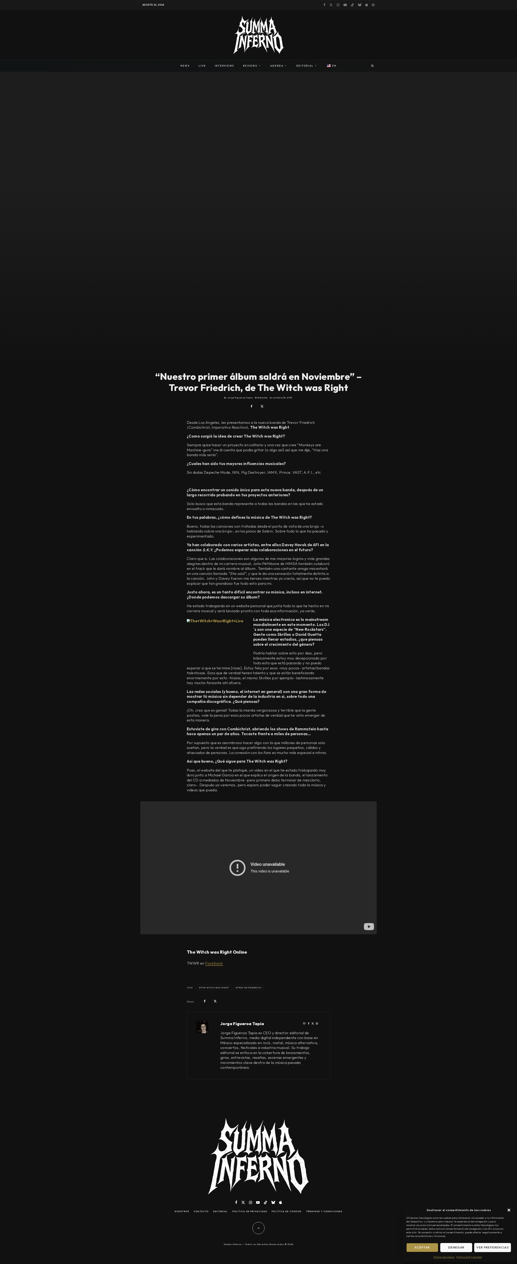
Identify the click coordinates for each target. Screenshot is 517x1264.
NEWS (185, 65)
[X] (331, 4)
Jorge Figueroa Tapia (242, 1023)
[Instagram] (338, 4)
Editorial (220, 1211)
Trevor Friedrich (249, 987)
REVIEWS (250, 65)
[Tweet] (262, 406)
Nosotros (182, 1211)
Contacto (201, 1211)
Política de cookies (444, 1257)
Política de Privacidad (469, 1257)
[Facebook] (324, 4)
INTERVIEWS (224, 65)
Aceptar (422, 1247)
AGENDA (277, 65)
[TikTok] (352, 4)
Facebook (214, 963)
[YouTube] (345, 4)
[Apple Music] (366, 4)
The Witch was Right (215, 987)
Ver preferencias (492, 1247)
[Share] (251, 406)
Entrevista (261, 397)
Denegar (456, 1247)
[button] (509, 1210)
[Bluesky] (359, 4)
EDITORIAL (305, 65)
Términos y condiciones (324, 1211)
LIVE (202, 65)
